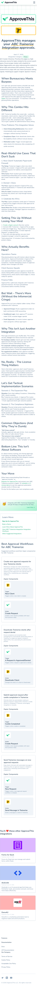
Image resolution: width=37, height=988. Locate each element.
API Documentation (7, 950)
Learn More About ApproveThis (12, 527)
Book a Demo (6, 524)
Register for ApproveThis (9, 482)
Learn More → (31, 507)
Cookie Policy (5, 960)
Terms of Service (6, 956)
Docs (3, 947)
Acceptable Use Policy (8, 964)
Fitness (26, 57)
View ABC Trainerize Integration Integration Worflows (16, 530)
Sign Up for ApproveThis (10, 521)
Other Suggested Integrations (12, 534)
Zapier (3, 99)
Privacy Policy (5, 967)
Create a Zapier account (10, 225)
